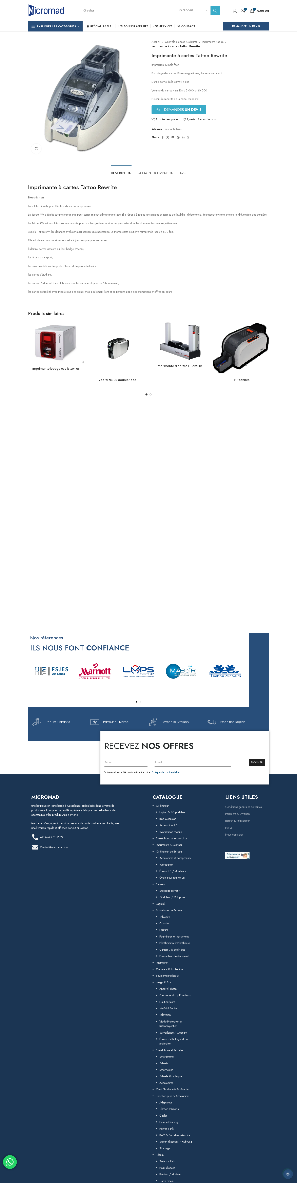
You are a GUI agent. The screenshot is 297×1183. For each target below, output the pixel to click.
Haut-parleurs (167, 1002)
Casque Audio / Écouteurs (175, 995)
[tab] (121, 171)
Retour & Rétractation (237, 821)
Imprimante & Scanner (169, 845)
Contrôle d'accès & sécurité (181, 42)
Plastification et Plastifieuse (174, 943)
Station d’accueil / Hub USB (175, 1142)
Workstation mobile (170, 832)
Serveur (160, 884)
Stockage (164, 1148)
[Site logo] (46, 10)
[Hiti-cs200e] (241, 348)
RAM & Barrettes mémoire (174, 1135)
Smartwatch (166, 1070)
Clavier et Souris (169, 1109)
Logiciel (160, 904)
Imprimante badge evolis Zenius (56, 369)
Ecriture (163, 930)
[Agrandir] (36, 149)
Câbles (163, 1116)
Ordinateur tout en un (172, 878)
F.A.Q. (229, 828)
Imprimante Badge (212, 42)
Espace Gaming (168, 1122)
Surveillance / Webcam (173, 1033)
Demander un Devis (246, 26)
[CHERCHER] (215, 10)
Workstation (166, 865)
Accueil (156, 42)
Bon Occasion (167, 819)
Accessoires (166, 1083)
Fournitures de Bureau (169, 910)
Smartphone (166, 1057)
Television (165, 1015)
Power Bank (166, 1129)
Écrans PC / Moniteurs (172, 871)
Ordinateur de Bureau (169, 851)
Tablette (163, 1063)
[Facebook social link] (162, 137)
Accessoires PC (168, 825)
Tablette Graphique (170, 1076)
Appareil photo (168, 989)
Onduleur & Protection (169, 969)
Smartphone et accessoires (171, 838)
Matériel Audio (168, 1008)
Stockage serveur (169, 891)
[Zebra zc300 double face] (118, 348)
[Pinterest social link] (178, 137)
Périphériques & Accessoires (172, 1096)
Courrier (164, 923)
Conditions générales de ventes (243, 807)
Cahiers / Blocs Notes (172, 950)
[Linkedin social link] (183, 137)
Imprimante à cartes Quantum (179, 366)
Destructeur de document (174, 956)
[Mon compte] (235, 11)
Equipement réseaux (167, 976)
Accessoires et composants (175, 858)
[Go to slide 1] (146, 394)
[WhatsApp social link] (188, 137)
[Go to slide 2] (151, 394)
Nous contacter (234, 835)
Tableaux (164, 917)
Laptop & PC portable (172, 812)
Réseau (160, 1155)
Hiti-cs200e (241, 380)
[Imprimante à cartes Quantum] (179, 341)
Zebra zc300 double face (117, 380)
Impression (162, 963)
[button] (136, 702)
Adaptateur (165, 1102)
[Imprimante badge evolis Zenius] (56, 343)
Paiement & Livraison (237, 814)
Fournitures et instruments (174, 936)
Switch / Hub (167, 1161)
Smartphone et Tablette (169, 1050)
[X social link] (167, 137)
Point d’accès (167, 1168)
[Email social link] (173, 137)
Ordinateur (162, 806)
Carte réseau (166, 1181)
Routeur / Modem (170, 1174)
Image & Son (164, 982)
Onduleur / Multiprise (172, 897)
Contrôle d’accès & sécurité (172, 1089)
